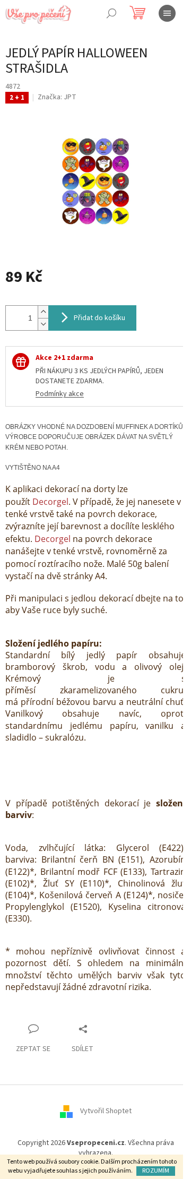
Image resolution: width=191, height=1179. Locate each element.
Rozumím (155, 1170)
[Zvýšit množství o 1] (43, 312)
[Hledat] (111, 13)
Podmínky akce (60, 394)
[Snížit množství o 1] (43, 324)
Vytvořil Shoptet (106, 1111)
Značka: (57, 97)
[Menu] (167, 13)
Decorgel (50, 501)
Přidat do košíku (99, 318)
